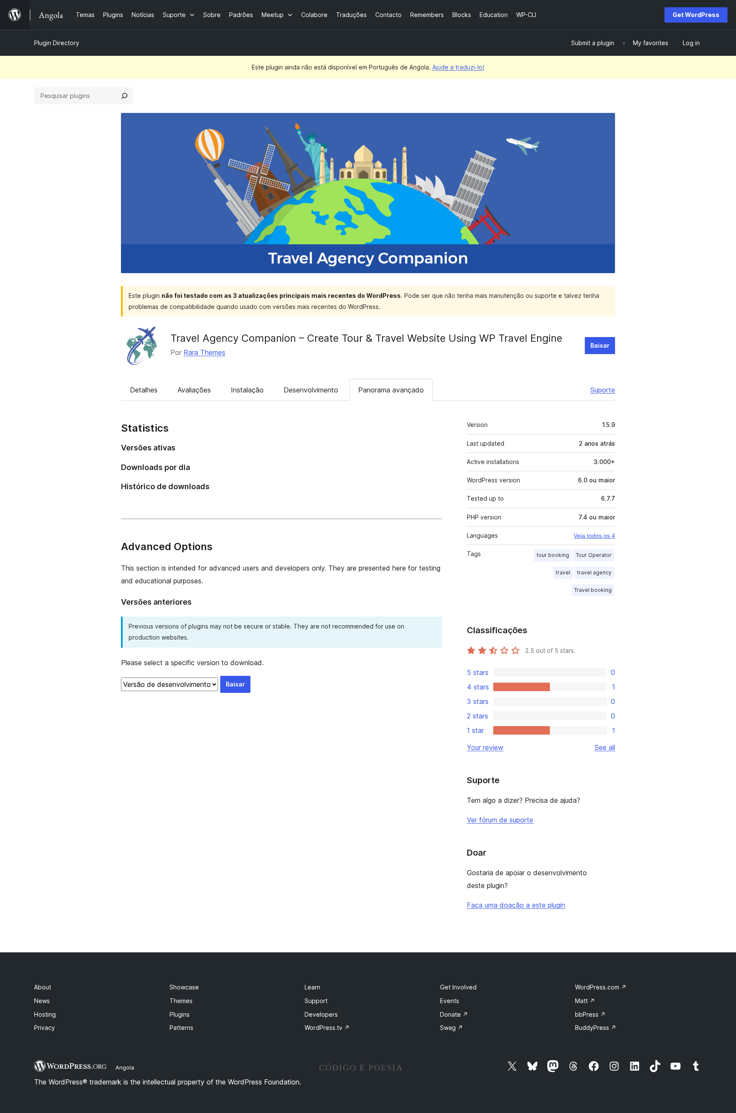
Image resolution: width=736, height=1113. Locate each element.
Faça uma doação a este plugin (516, 905)
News (42, 1000)
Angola (124, 1067)
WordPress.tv (327, 1027)
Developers (321, 1014)
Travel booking (593, 590)
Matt (585, 1000)
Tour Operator (594, 555)
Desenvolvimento (311, 390)
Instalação (247, 390)
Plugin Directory (56, 42)
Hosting (45, 1014)
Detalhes (144, 390)
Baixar (600, 345)
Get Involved (458, 987)
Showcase (184, 987)
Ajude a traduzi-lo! (458, 67)
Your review (485, 747)
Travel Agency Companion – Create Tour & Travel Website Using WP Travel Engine (366, 338)
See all (605, 747)
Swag (451, 1027)
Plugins (180, 1014)
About (42, 987)
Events (449, 1000)
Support (316, 1000)
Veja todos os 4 (594, 535)
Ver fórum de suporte (500, 820)
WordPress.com (601, 987)
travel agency (594, 572)
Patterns (181, 1027)
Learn (312, 987)
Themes (181, 1000)
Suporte (602, 390)
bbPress (590, 1014)
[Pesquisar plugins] (124, 95)
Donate (454, 1014)
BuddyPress (595, 1027)
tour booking (553, 555)
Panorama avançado (391, 390)
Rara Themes (204, 352)
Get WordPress (696, 14)
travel (563, 572)
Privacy (44, 1027)
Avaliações (194, 390)
